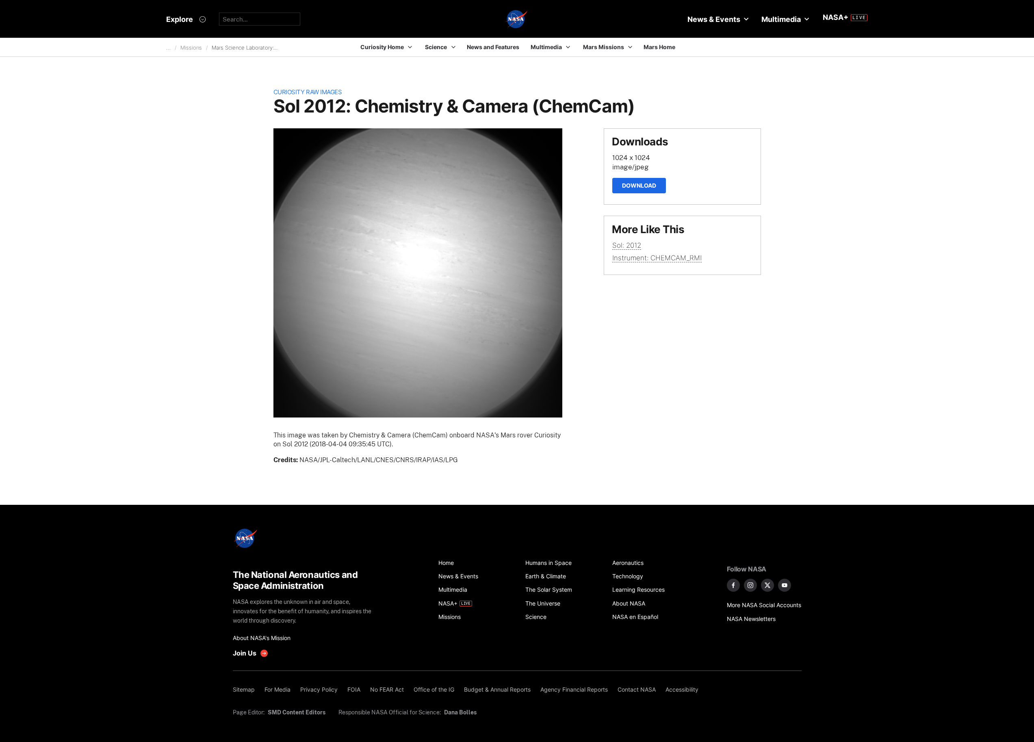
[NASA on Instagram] (750, 585)
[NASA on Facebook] (733, 585)
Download (639, 185)
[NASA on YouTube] (784, 585)
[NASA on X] (767, 585)
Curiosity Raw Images (307, 92)
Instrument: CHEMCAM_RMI (657, 258)
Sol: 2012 (626, 245)
